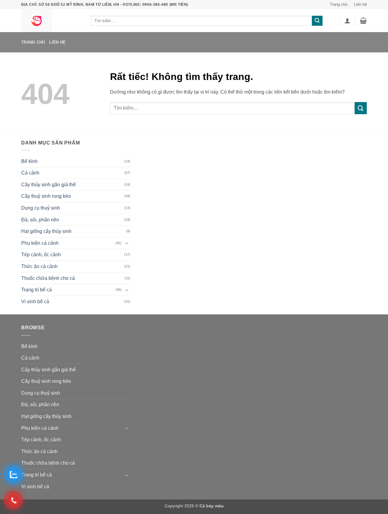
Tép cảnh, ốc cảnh (41, 254)
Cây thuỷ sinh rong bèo (46, 196)
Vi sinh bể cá (35, 301)
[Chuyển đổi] (126, 243)
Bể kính (29, 161)
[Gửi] (317, 21)
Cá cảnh (30, 172)
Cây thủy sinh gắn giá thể (48, 184)
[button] (347, 20)
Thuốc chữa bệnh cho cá (48, 278)
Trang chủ (338, 4)
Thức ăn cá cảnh (39, 266)
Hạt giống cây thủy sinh (46, 231)
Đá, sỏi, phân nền (40, 219)
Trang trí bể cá (36, 289)
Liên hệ (360, 4)
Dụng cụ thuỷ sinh (40, 208)
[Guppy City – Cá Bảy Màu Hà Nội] (51, 20)
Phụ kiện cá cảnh (40, 243)
